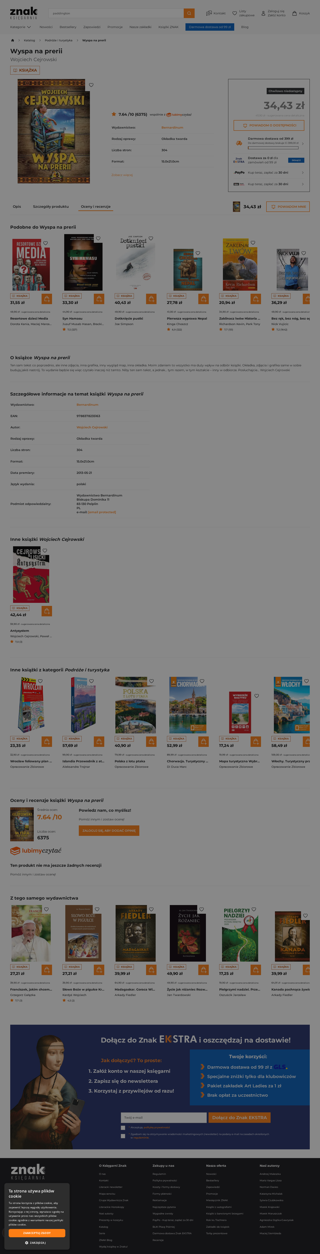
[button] (37, 1242)
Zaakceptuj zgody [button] (37, 1233)
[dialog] (37, 1216)
